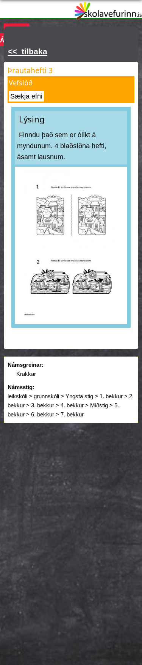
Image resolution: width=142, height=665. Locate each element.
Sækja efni (26, 96)
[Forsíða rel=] (108, 15)
